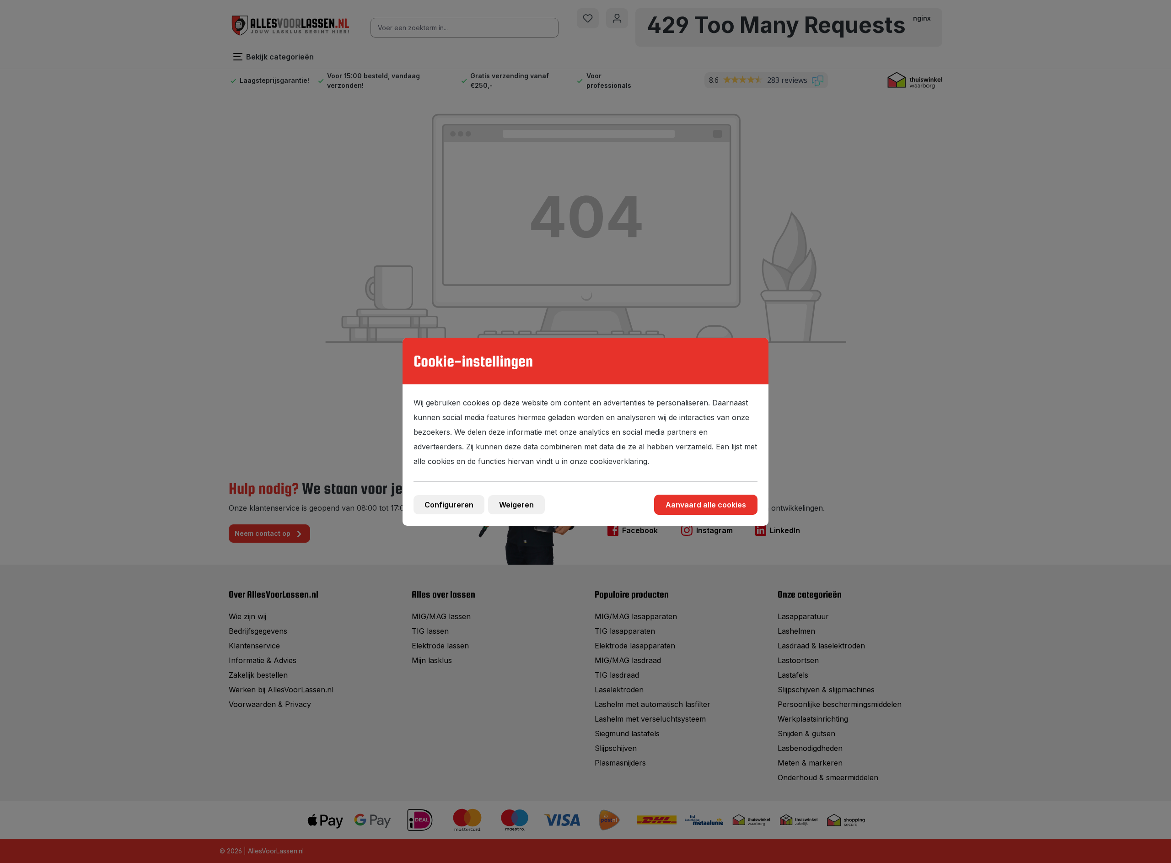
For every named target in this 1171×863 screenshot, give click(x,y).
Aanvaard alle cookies (706, 504)
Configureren (448, 504)
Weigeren (516, 504)
